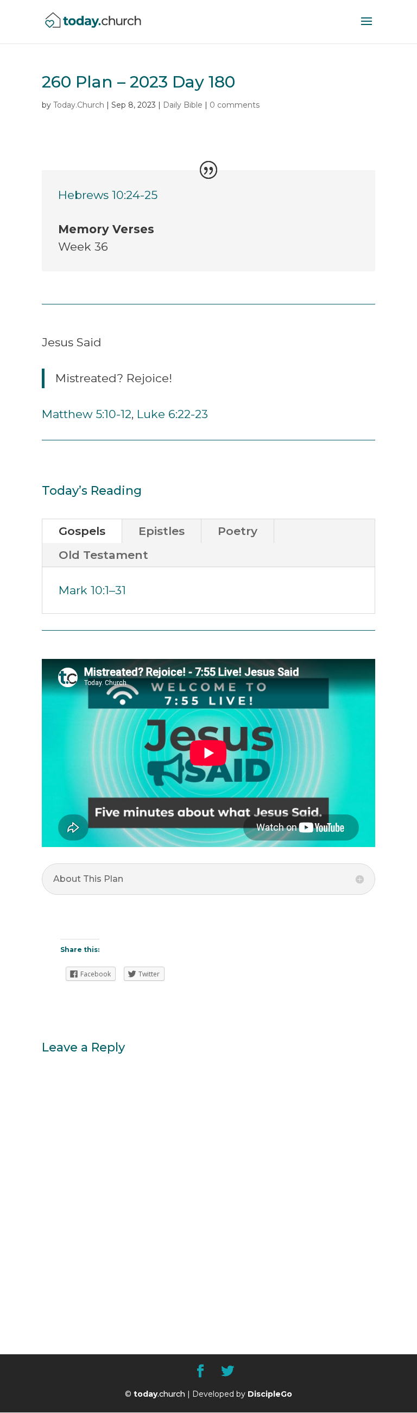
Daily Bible (183, 105)
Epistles (161, 531)
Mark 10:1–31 (92, 590)
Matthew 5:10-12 (86, 414)
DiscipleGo (270, 1394)
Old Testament (103, 555)
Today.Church (78, 105)
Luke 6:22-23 (172, 414)
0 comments (235, 105)
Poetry (237, 531)
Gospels (82, 531)
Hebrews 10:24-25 (107, 195)
